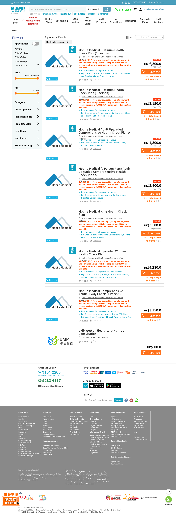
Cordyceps (94, 423)
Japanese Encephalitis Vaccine (54, 436)
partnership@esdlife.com (30, 480)
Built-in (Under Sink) (77, 423)
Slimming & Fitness (96, 442)
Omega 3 (93, 430)
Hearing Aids (47, 454)
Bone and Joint (95, 446)
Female (21, 419)
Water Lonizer (75, 434)
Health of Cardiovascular (98, 444)
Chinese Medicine (24, 451)
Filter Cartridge (75, 432)
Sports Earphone (117, 464)
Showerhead (74, 430)
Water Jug (73, 425)
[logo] (18, 14)
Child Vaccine (47, 417)
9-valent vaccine (48, 419)
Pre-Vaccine (22, 421)
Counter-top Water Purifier (79, 421)
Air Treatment (115, 419)
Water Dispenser (76, 417)
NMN (92, 417)
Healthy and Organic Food (120, 434)
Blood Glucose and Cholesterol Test (55, 448)
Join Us (76, 510)
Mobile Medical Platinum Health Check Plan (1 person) (101, 91)
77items (82, 181)
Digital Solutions (97, 512)
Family (62, 512)
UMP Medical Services (91, 337)
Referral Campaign (156, 2)
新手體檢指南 (103, 13)
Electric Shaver (116, 448)
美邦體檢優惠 (65, 13)
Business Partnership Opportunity (48, 510)
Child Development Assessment (29, 453)
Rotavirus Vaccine (49, 434)
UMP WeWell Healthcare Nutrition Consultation (102, 331)
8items (105, 337)
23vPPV (45, 421)
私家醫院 (91, 13)
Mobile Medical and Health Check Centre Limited (102, 56)
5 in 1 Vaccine (48, 427)
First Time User (139, 437)
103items (83, 59)
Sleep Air (114, 430)
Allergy (20, 436)
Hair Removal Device (118, 452)
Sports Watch (115, 461)
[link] (60, 61)
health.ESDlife (83, 512)
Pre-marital (22, 432)
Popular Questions (140, 439)
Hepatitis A (46, 425)
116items (83, 260)
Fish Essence (94, 427)
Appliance (114, 417)
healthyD (71, 512)
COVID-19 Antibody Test (26, 423)
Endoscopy (22, 438)
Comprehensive (24, 417)
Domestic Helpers (24, 443)
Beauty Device (116, 446)
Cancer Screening (24, 440)
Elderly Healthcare (117, 425)
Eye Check (22, 447)
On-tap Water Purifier (77, 419)
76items (82, 138)
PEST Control (116, 432)
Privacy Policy (105, 510)
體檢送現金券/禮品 (50, 13)
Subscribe (118, 400)
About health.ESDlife (25, 510)
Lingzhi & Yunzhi (96, 425)
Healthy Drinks (116, 436)
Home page (16, 21)
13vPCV (46, 423)
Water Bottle (74, 427)
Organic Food (138, 425)
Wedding (42, 512)
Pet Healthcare (116, 423)
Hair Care (93, 450)
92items (82, 221)
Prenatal (21, 434)
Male (20, 427)
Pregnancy (94, 452)
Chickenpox (47, 432)
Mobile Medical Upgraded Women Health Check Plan (102, 252)
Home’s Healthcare (140, 421)
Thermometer (47, 450)
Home (14, 30)
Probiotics (93, 421)
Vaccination (138, 419)
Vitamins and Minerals (98, 432)
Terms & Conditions (90, 510)
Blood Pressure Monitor (51, 446)
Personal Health (139, 423)
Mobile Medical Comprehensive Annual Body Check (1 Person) (101, 292)
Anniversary (52, 512)
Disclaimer (116, 510)
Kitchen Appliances (118, 421)
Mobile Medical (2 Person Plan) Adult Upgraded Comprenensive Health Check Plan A (104, 171)
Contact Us (67, 510)
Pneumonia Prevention (119, 427)
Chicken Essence (96, 419)
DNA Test (21, 445)
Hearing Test (22, 449)
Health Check (138, 417)
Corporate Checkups (25, 456)
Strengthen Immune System (99, 435)
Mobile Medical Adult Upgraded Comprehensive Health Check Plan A (104, 130)
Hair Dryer (114, 450)
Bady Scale (47, 452)
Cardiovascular (23, 430)
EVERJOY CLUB (139, 2)
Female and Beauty (97, 439)
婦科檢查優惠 (79, 13)
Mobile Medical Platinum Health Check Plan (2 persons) (101, 51)
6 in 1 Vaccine (48, 430)
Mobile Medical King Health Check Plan (103, 212)
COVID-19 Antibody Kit (26, 425)
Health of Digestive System (99, 437)
